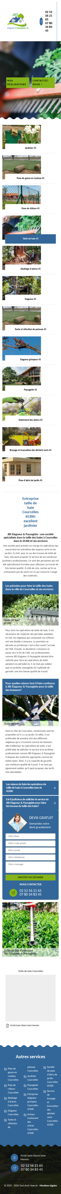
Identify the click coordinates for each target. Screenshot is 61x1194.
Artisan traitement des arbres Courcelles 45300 (32, 1124)
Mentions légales (48, 1185)
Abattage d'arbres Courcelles (13, 1102)
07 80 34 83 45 (48, 27)
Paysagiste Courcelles (32, 1087)
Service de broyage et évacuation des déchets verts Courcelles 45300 (52, 1108)
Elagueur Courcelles (13, 1113)
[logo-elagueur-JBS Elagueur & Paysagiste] (17, 21)
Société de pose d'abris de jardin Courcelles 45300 (52, 1076)
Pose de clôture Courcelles (13, 1089)
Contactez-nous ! (41, 83)
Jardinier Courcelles (32, 1078)
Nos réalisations (16, 83)
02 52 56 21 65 (48, 16)
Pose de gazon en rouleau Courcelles (13, 1074)
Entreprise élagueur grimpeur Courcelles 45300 (32, 1102)
